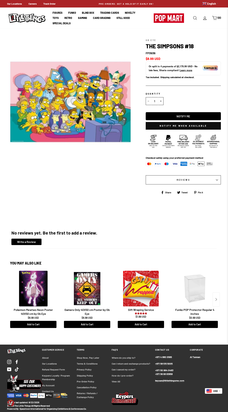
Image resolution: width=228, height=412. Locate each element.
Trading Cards (109, 12)
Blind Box (88, 12)
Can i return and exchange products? (131, 363)
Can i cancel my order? (123, 369)
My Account (48, 385)
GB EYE (151, 40)
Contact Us (48, 391)
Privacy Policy (84, 369)
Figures (57, 12)
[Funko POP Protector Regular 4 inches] (195, 288)
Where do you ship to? (123, 357)
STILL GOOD (123, 17)
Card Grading (102, 17)
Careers (32, 3)
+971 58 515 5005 (164, 363)
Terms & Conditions (87, 363)
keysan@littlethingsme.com (169, 380)
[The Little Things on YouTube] (9, 369)
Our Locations (14, 3)
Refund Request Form (53, 369)
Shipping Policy (85, 375)
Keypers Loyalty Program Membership (56, 377)
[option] (114, 4)
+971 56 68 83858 (164, 373)
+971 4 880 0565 (163, 356)
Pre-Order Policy (86, 381)
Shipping (165, 77)
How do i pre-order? (122, 375)
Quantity (153, 93)
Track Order (49, 3)
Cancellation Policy (87, 387)
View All (116, 381)
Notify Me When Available (183, 125)
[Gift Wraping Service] (141, 288)
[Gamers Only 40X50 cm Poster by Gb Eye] (87, 288)
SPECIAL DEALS (62, 23)
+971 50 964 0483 (164, 370)
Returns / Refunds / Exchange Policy (87, 395)
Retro (68, 17)
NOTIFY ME (183, 116)
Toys (56, 17)
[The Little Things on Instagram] (9, 361)
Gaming (82, 17)
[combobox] (213, 391)
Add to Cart (33, 324)
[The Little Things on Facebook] (17, 361)
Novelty (130, 12)
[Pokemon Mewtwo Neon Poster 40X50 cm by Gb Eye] (33, 288)
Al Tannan (195, 356)
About (45, 357)
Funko (72, 12)
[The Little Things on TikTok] (17, 369)
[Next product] (216, 299)
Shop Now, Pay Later (88, 357)
